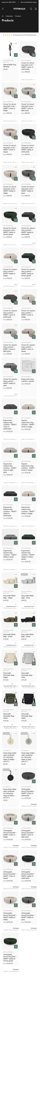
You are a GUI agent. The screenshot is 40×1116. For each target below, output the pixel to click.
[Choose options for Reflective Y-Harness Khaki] (34, 1068)
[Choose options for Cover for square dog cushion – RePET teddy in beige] (16, 261)
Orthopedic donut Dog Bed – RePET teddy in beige (10, 916)
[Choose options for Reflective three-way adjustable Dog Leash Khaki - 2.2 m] (34, 988)
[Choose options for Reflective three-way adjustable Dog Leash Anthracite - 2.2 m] (16, 988)
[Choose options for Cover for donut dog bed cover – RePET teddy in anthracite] (34, 137)
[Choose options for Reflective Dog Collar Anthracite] (16, 1031)
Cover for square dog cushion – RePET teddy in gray (10, 382)
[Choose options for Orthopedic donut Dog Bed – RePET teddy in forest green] (16, 946)
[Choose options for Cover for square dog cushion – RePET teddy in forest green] (34, 261)
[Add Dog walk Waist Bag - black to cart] (34, 625)
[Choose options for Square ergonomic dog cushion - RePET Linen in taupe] (34, 456)
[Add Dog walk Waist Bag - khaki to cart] (16, 625)
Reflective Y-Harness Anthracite (8, 1078)
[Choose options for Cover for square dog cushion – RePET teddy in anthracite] (34, 220)
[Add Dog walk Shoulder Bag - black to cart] (34, 704)
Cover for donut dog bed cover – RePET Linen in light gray (27, 107)
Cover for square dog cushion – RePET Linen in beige (28, 314)
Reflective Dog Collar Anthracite (10, 1040)
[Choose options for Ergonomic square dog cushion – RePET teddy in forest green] (34, 543)
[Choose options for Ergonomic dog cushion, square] (34, 371)
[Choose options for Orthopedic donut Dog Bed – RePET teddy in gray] (34, 905)
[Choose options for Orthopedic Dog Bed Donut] (34, 946)
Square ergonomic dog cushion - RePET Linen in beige (28, 423)
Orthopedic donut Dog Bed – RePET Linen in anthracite (28, 792)
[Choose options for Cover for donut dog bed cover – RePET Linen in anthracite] (34, 55)
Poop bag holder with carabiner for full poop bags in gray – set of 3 (27, 757)
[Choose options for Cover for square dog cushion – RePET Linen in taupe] (34, 337)
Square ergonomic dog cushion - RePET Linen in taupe (28, 467)
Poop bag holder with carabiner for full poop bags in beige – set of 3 (9, 757)
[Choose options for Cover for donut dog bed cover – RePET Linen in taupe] (16, 137)
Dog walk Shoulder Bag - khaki (9, 716)
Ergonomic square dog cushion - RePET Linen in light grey (10, 468)
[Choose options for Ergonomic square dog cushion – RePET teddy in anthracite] (16, 499)
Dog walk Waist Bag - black (27, 635)
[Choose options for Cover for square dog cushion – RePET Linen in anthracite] (16, 303)
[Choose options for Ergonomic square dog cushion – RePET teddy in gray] (16, 543)
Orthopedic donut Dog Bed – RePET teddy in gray (28, 916)
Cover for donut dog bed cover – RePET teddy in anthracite (27, 148)
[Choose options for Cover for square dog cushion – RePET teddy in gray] (16, 371)
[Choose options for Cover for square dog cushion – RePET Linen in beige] (34, 303)
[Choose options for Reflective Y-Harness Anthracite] (16, 1068)
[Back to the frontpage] (2, 16)
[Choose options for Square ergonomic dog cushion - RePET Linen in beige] (34, 412)
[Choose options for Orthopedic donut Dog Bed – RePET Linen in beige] (16, 823)
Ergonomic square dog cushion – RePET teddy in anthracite (10, 511)
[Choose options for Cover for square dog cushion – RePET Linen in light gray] (16, 337)
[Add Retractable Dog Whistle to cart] (16, 55)
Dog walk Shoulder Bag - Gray (27, 675)
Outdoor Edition (9, 993)
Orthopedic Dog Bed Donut (27, 956)
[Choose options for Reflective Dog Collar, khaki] (34, 1031)
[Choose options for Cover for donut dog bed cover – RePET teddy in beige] (16, 179)
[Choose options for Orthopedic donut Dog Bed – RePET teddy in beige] (16, 905)
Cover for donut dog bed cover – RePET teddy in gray (27, 190)
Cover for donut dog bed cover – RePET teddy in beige (9, 190)
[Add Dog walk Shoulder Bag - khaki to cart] (16, 704)
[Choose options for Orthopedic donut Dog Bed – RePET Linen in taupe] (16, 864)
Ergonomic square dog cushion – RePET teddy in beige (28, 510)
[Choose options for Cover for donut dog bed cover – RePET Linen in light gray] (34, 96)
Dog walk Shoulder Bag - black (27, 716)
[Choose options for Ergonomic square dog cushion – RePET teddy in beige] (34, 499)
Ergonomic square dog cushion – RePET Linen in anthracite (10, 424)
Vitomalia (7, 750)
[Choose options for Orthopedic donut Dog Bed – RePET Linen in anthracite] (34, 781)
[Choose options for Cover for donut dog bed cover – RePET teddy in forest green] (16, 220)
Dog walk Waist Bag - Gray (27, 597)
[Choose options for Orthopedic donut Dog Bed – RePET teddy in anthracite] (34, 864)
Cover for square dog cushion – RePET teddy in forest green (28, 272)
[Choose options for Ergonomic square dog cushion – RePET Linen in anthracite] (16, 412)
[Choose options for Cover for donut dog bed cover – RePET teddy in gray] (34, 179)
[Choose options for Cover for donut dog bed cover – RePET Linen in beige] (16, 96)
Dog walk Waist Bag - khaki (9, 635)
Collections (9, 16)
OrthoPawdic (26, 60)
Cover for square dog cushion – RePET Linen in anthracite (10, 314)
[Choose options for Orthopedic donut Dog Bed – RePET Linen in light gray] (34, 823)
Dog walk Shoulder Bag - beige (9, 675)
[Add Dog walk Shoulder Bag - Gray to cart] (34, 663)
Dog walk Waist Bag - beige (9, 597)
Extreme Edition (9, 1113)
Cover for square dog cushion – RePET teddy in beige (10, 272)
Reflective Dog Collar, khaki (27, 1040)
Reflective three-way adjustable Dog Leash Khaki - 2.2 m (28, 999)
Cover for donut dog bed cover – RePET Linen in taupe (9, 148)
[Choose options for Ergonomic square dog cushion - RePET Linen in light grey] (16, 456)
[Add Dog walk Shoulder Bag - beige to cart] (16, 663)
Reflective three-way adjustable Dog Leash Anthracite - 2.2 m (9, 1000)
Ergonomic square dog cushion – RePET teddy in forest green (28, 555)
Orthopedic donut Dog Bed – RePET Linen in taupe (10, 875)
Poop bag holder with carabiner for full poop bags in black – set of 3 (9, 793)
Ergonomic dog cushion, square (27, 380)
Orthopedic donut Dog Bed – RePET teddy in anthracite (28, 875)
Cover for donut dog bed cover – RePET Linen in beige (9, 107)
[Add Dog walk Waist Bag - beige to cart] (16, 586)
